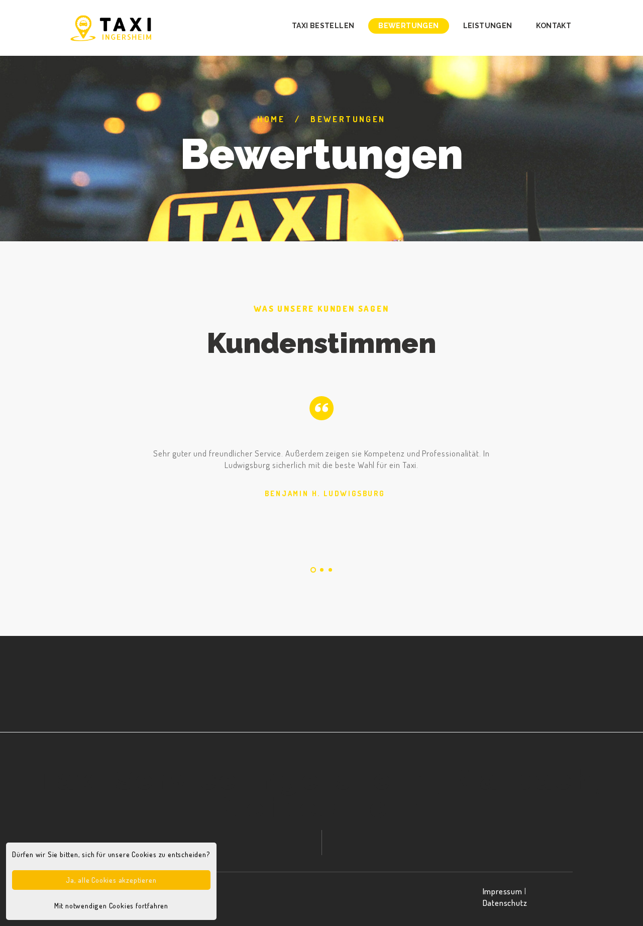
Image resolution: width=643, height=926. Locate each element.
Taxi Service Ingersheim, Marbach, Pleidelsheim (321, 793)
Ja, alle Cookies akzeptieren (111, 879)
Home (271, 119)
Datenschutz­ (505, 902)
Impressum (502, 891)
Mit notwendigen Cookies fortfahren (111, 905)
